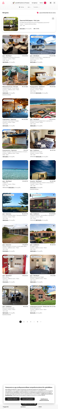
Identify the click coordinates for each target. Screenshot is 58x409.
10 (37, 321)
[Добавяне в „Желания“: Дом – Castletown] (54, 131)
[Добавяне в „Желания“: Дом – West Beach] (26, 37)
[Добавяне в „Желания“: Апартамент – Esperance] (26, 100)
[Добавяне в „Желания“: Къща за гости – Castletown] (54, 67)
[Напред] (40, 322)
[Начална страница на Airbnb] (3, 3)
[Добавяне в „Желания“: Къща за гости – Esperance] (26, 131)
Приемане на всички (12, 399)
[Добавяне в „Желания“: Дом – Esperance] (26, 195)
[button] (22, 28)
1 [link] (20, 321)
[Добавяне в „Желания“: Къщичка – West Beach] (54, 162)
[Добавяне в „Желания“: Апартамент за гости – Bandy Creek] (54, 287)
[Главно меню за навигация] (54, 2)
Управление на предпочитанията (44, 399)
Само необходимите (27, 399)
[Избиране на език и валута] (50, 2)
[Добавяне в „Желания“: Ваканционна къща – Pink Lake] (26, 67)
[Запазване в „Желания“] (53, 18)
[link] (17, 322)
